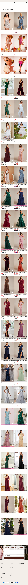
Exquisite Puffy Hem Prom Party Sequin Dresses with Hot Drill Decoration (7, 52)
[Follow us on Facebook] (10, 574)
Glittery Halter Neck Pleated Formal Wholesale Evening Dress (7, 162)
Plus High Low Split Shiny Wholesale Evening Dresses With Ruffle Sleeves (7, 360)
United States (2, 580)
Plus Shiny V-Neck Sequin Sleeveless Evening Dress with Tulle (7, 206)
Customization (11, 568)
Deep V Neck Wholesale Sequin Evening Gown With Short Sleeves (7, 294)
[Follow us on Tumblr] (12, 575)
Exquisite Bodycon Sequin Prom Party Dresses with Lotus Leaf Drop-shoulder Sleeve (20, 52)
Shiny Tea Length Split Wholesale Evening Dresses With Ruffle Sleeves (20, 250)
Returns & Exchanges (21, 563)
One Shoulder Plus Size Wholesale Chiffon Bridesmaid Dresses (20, 382)
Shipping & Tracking (21, 564)
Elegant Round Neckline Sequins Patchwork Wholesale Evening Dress (7, 382)
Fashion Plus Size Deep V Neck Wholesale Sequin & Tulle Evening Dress (7, 426)
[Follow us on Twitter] (12, 574)
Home (1, 7)
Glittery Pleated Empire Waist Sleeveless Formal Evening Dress (7, 250)
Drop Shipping (11, 563)
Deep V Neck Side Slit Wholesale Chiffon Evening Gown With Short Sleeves (7, 96)
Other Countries (5, 580)
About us (2, 563)
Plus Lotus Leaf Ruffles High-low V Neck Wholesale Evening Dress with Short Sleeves (7, 272)
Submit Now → (14, 557)
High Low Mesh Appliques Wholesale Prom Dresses (20, 118)
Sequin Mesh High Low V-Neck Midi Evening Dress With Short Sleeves (20, 30)
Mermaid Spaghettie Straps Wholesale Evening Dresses (20, 316)
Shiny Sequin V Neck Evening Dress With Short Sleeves (7, 228)
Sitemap (1, 567)
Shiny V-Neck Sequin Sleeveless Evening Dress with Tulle (20, 228)
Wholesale (11, 564)
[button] (26, 13)
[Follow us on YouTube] (16, 574)
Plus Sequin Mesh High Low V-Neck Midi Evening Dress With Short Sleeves (20, 184)
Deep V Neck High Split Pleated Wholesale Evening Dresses (7, 338)
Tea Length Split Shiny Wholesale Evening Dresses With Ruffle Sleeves (20, 360)
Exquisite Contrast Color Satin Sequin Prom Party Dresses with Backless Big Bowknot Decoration (20, 74)
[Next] (16, 541)
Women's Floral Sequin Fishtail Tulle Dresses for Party (7, 404)
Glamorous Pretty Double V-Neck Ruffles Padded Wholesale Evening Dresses (20, 338)
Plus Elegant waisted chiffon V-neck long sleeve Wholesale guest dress (20, 294)
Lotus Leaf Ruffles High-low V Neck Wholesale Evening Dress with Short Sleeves (20, 96)
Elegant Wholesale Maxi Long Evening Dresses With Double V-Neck (7, 140)
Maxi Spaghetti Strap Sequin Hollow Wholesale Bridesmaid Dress (20, 162)
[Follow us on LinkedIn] (10, 575)
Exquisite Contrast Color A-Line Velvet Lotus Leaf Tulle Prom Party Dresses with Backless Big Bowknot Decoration (7, 74)
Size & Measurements (3, 573)
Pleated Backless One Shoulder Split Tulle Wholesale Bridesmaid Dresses (7, 184)
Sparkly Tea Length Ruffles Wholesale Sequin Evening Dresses (7, 118)
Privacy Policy (2, 564)
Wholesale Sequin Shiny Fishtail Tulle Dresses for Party (20, 272)
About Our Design (3, 574)
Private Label (11, 567)
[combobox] (15, 553)
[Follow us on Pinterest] (15, 574)
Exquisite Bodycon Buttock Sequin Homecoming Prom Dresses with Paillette (7, 30)
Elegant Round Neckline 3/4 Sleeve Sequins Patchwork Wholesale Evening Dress (20, 404)
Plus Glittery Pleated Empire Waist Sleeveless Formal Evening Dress (20, 206)
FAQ (1, 577)
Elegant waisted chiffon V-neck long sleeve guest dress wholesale (7, 316)
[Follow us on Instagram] (13, 574)
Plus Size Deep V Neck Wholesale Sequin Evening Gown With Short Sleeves (20, 426)
